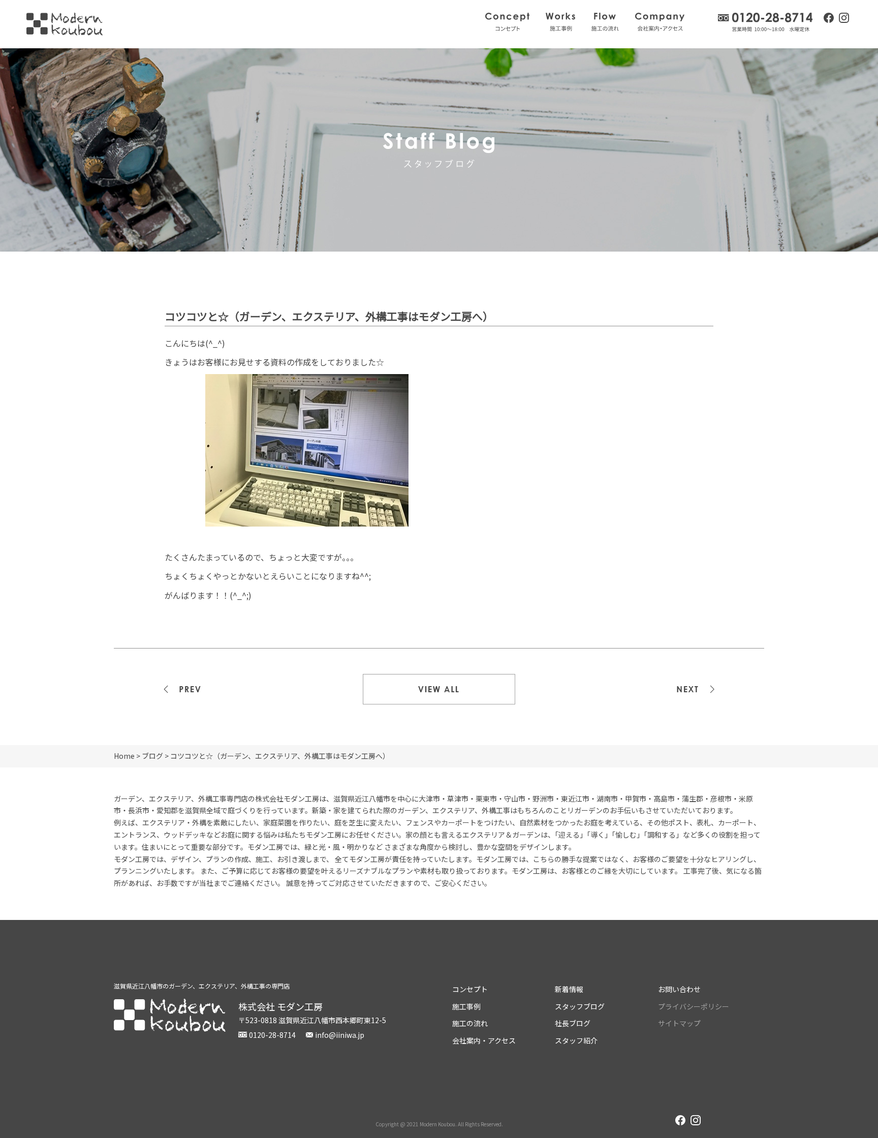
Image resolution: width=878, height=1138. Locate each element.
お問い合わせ (679, 989)
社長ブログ (572, 1023)
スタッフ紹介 (576, 1040)
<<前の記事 (190, 689)
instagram (844, 19)
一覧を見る (439, 689)
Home (124, 756)
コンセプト (507, 22)
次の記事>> (688, 689)
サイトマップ (679, 1023)
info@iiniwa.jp (339, 1035)
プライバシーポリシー (693, 1006)
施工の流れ (605, 22)
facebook (829, 18)
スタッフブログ (580, 1006)
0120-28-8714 (765, 22)
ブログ (152, 756)
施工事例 (560, 22)
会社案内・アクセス (659, 22)
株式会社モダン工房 (64, 24)
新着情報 (569, 989)
